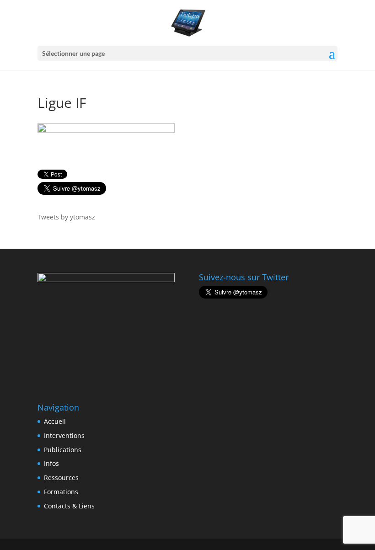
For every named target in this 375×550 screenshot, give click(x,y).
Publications (62, 449)
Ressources (61, 477)
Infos (51, 463)
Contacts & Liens (69, 506)
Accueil (55, 421)
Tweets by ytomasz (66, 217)
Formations (61, 491)
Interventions (64, 435)
